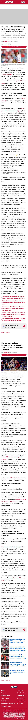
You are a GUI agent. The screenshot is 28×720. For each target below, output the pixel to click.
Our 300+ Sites (21, 693)
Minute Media (8, 710)
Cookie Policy (5, 701)
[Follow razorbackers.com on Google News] (24, 326)
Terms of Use (21, 698)
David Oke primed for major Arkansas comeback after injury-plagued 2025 (13, 319)
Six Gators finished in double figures (11, 547)
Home (2, 332)
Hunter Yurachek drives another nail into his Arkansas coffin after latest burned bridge (13, 308)
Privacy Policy (5, 698)
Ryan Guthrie (6, 352)
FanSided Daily (5, 695)
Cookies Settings (6, 706)
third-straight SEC (7, 74)
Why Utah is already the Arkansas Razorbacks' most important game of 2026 (13, 302)
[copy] (10, 44)
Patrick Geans (6, 41)
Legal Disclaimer (22, 701)
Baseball (8, 332)
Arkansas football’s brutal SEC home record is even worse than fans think (13, 297)
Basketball (8, 680)
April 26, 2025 (5, 174)
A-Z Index (20, 703)
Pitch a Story (20, 695)
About (3, 690)
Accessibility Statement (8, 703)
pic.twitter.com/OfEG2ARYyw (18, 265)
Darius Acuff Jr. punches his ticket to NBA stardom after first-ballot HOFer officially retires (13, 314)
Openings (20, 690)
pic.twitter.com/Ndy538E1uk (9, 170)
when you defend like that (11, 478)
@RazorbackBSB (18, 250)
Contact (3, 693)
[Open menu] (2, 2)
